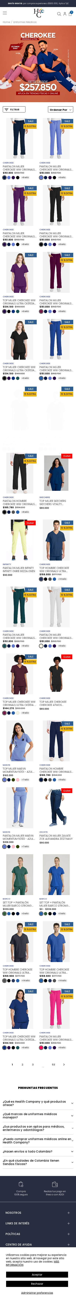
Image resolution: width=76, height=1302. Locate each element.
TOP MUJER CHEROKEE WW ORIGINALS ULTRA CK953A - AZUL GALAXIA (19, 1038)
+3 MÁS (25, 913)
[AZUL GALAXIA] (13, 311)
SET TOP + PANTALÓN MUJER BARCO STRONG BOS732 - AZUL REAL (53, 904)
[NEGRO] (17, 177)
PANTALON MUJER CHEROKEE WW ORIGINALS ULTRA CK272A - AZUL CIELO (55, 168)
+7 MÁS (25, 779)
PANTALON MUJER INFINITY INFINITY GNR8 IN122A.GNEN (19, 569)
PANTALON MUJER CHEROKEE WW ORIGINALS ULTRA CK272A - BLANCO (55, 636)
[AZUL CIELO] (9, 177)
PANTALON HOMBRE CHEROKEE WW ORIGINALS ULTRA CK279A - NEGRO (19, 502)
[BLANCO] (17, 449)
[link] (38, 64)
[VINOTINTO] (41, 311)
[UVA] (13, 177)
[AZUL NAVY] (4, 177)
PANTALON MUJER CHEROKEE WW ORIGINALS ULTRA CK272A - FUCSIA (55, 1038)
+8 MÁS (25, 177)
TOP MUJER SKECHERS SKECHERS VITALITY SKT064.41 (52, 502)
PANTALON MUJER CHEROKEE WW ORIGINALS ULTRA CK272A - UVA (19, 234)
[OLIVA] (13, 779)
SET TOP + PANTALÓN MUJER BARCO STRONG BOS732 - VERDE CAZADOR (19, 904)
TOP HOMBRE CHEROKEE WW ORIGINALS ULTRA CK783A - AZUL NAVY (54, 569)
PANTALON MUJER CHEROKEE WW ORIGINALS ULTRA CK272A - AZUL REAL (55, 368)
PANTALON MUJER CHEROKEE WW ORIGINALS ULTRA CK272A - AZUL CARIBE (19, 636)
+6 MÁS (25, 311)
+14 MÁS (62, 449)
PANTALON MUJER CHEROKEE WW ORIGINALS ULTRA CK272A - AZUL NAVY (19, 168)
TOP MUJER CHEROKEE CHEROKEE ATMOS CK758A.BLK (53, 703)
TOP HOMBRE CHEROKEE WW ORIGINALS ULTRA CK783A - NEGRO (54, 439)
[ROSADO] (17, 779)
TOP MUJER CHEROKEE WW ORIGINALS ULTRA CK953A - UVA (19, 301)
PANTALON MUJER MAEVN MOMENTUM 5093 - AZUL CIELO (18, 837)
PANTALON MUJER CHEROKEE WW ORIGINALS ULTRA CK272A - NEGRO (55, 234)
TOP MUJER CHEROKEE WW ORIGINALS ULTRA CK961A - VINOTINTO (19, 703)
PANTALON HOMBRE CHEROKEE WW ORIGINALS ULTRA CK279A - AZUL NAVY (56, 770)
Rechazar (37, 1284)
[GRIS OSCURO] (50, 449)
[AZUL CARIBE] (17, 311)
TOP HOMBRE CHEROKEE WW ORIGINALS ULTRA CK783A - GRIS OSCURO (18, 971)
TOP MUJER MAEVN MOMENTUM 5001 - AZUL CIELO (18, 770)
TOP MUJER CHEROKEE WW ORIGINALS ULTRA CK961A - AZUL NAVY (19, 439)
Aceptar (37, 1274)
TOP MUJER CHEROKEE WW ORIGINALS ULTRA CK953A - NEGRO (19, 368)
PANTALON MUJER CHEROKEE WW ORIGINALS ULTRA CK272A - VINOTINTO (56, 301)
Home (6, 22)
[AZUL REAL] (41, 378)
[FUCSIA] (41, 1047)
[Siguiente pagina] (64, 1065)
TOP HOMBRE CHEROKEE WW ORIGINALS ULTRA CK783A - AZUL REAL (54, 971)
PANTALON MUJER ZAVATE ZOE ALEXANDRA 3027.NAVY (55, 837)
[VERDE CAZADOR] (4, 913)
